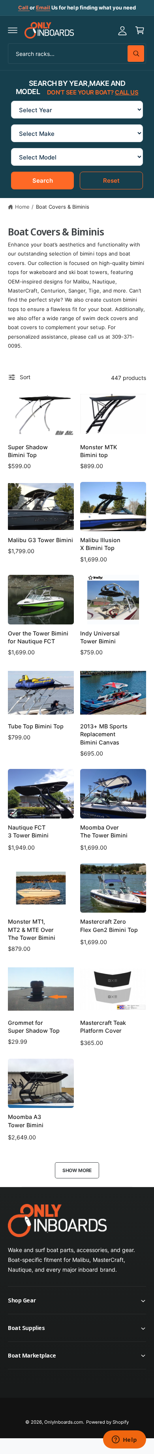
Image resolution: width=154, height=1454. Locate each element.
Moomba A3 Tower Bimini (25, 1120)
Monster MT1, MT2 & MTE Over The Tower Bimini (31, 929)
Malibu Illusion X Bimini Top (100, 544)
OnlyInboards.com (63, 1422)
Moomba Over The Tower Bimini (104, 831)
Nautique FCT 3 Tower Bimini (28, 831)
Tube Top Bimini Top (36, 726)
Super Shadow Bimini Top (28, 451)
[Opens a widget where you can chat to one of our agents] (124, 1440)
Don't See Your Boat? (92, 92)
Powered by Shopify (107, 1422)
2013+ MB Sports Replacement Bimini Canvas (104, 734)
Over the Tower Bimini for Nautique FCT (38, 637)
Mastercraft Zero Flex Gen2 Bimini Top (109, 925)
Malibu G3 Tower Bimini (40, 540)
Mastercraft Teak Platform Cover (103, 1026)
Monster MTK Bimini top (98, 451)
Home (22, 207)
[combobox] (77, 53)
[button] (12, 30)
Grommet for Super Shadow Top (34, 1026)
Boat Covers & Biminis (62, 207)
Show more (77, 1170)
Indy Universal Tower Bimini (100, 637)
